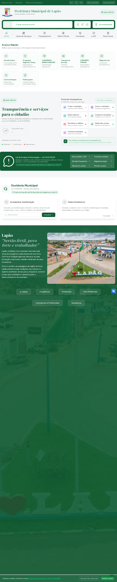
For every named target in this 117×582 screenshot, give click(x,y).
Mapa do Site (7, 3)
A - (71, 3)
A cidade (23, 291)
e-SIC (93, 36)
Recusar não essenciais (89, 578)
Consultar (47, 215)
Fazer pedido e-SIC (79, 157)
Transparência (44, 36)
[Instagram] (78, 24)
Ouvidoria (80, 36)
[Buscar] (7, 24)
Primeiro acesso (100, 166)
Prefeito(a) (66, 291)
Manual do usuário (79, 166)
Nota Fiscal (108, 36)
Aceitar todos (107, 578)
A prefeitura (45, 291)
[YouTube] (87, 24)
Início (6, 36)
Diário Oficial (63, 36)
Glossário (19, 3)
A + (81, 3)
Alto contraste (92, 3)
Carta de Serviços (23, 36)
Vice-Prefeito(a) (90, 291)
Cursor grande (108, 3)
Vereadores (76, 303)
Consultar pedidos (101, 157)
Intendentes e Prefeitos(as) (47, 303)
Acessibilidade (105, 24)
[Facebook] (82, 24)
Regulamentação (100, 161)
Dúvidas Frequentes (79, 161)
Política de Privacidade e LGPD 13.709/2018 (44, 578)
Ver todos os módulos (104, 100)
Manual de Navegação (34, 3)
